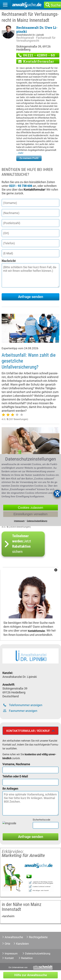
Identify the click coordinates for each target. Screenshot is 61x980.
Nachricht (9, 261)
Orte (7, 943)
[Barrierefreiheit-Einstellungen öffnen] (57, 493)
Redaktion (27, 958)
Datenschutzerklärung (37, 953)
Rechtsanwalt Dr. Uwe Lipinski (36, 29)
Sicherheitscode (41, 819)
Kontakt (9, 958)
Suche (56, 5)
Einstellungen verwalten (30, 514)
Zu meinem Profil (29, 158)
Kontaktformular (38, 61)
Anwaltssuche (14, 937)
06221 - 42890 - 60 (38, 55)
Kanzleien (22, 943)
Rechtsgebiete (38, 937)
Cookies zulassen (30, 507)
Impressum (11, 953)
